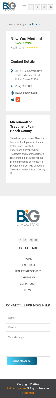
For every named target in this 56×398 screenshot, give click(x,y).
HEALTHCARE (28, 265)
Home (9, 24)
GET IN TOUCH (28, 283)
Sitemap (29, 392)
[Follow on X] (37, 7)
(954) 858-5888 (24, 86)
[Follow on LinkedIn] (50, 7)
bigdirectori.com (16, 388)
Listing (20, 24)
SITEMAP (28, 290)
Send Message (21, 360)
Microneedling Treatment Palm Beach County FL (23, 126)
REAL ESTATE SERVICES (28, 271)
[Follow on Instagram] (44, 7)
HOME (28, 258)
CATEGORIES (28, 277)
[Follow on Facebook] (31, 7)
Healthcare (33, 24)
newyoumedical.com (26, 92)
